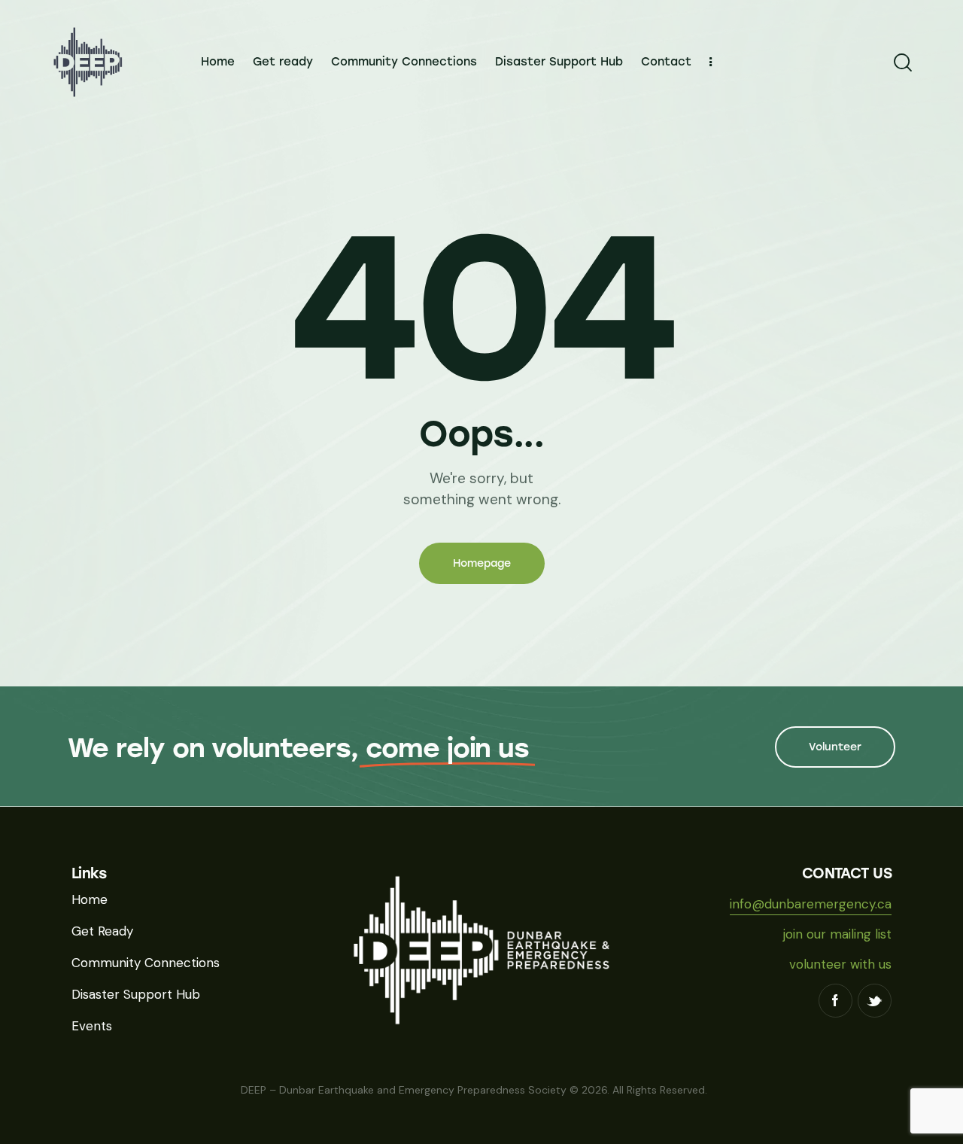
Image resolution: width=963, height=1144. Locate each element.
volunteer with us (840, 964)
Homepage (482, 563)
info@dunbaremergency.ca (811, 904)
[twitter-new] (875, 1001)
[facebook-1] (835, 1001)
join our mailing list (837, 934)
